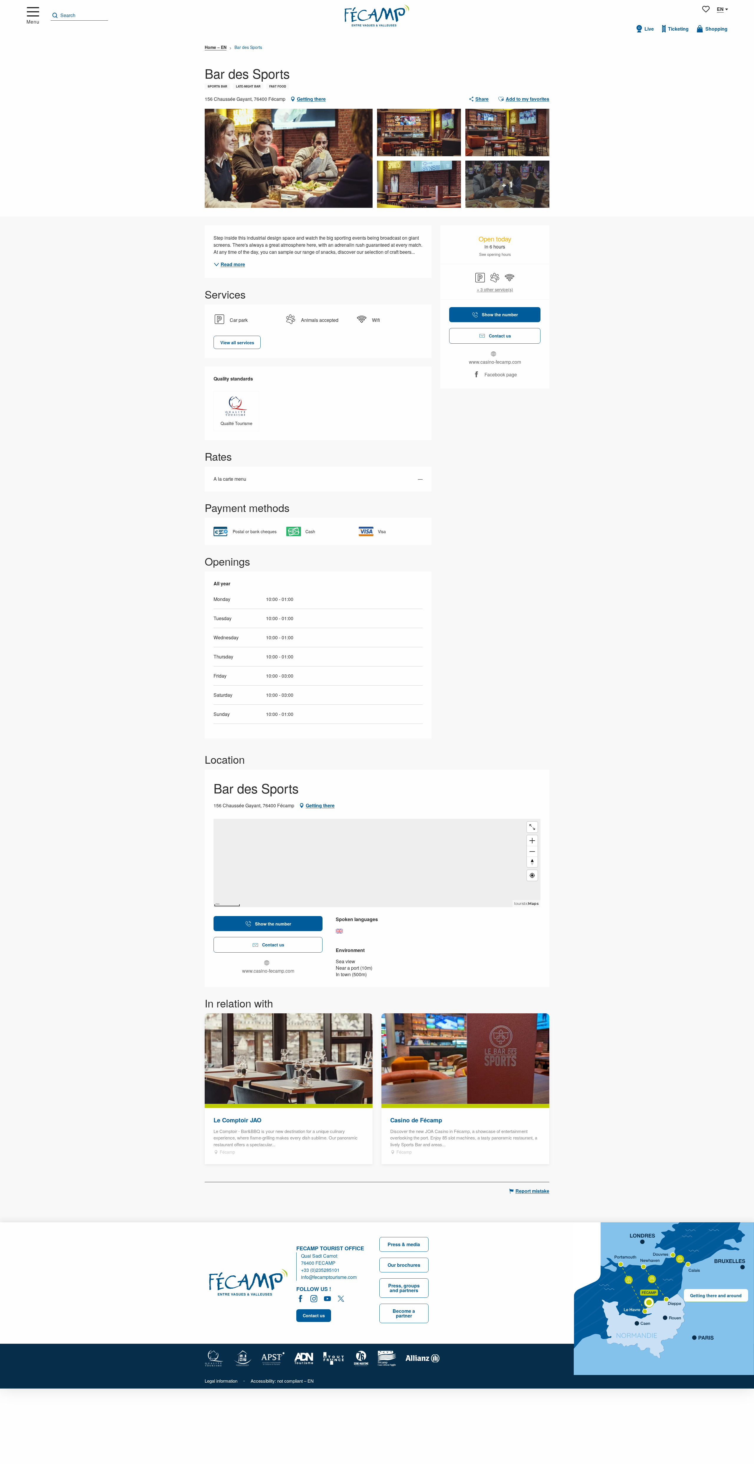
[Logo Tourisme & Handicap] (242, 1357)
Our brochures (404, 1265)
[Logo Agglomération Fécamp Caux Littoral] (387, 1357)
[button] (79, 15)
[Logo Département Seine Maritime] (361, 1357)
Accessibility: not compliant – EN (282, 1381)
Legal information (221, 1381)
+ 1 (507, 184)
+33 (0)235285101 (320, 1270)
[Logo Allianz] (422, 1357)
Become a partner (404, 1313)
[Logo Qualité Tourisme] (214, 1357)
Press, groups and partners (404, 1288)
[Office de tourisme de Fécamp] (248, 1283)
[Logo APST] (273, 1357)
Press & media (404, 1244)
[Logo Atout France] (333, 1357)
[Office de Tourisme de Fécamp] (377, 15)
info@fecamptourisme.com (329, 1277)
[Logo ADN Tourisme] (304, 1357)
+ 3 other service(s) (495, 289)
